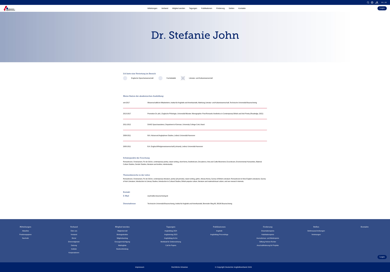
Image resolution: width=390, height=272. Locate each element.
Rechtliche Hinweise (179, 267)
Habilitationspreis (267, 234)
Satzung (74, 245)
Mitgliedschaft (122, 231)
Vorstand (74, 234)
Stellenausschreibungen (316, 231)
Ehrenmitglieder (74, 242)
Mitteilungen (25, 227)
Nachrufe (25, 238)
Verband (74, 227)
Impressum (139, 267)
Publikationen (219, 227)
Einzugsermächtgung (122, 242)
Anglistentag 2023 (170, 234)
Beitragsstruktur (122, 234)
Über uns (74, 231)
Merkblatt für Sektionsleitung (171, 242)
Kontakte (365, 227)
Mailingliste (122, 245)
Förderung (267, 227)
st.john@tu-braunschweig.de (157, 196)
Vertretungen (316, 234)
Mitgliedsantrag (122, 238)
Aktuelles (25, 231)
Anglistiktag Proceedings (219, 234)
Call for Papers (170, 245)
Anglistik (219, 231)
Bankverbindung (122, 249)
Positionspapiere (25, 234)
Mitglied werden (122, 227)
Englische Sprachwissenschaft (142, 78)
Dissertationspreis (267, 231)
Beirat (74, 238)
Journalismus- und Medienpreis (267, 238)
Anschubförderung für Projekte (268, 245)
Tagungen (170, 227)
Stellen (316, 227)
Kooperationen (74, 252)
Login (382, 8)
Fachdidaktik (171, 78)
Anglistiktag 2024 (171, 231)
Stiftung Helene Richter (267, 242)
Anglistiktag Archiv (170, 238)
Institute (74, 249)
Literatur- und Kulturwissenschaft (201, 78)
